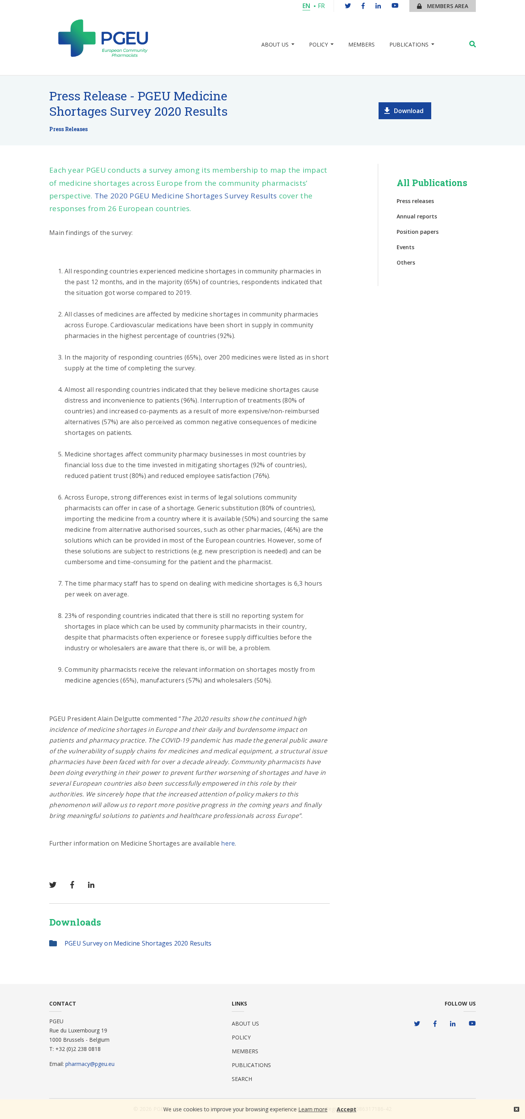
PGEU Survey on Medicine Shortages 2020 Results (138, 943)
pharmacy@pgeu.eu (90, 1063)
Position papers (418, 231)
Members (361, 44)
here (228, 843)
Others (406, 262)
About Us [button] (275, 44)
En (306, 6)
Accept (346, 1109)
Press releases (415, 201)
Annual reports (417, 216)
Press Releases (68, 129)
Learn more (312, 1109)
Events (405, 247)
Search (242, 1078)
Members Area (446, 6)
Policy (241, 1037)
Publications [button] (409, 44)
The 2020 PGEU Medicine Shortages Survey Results (186, 196)
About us (245, 1023)
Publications (251, 1065)
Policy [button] (318, 44)
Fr (321, 6)
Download (409, 111)
